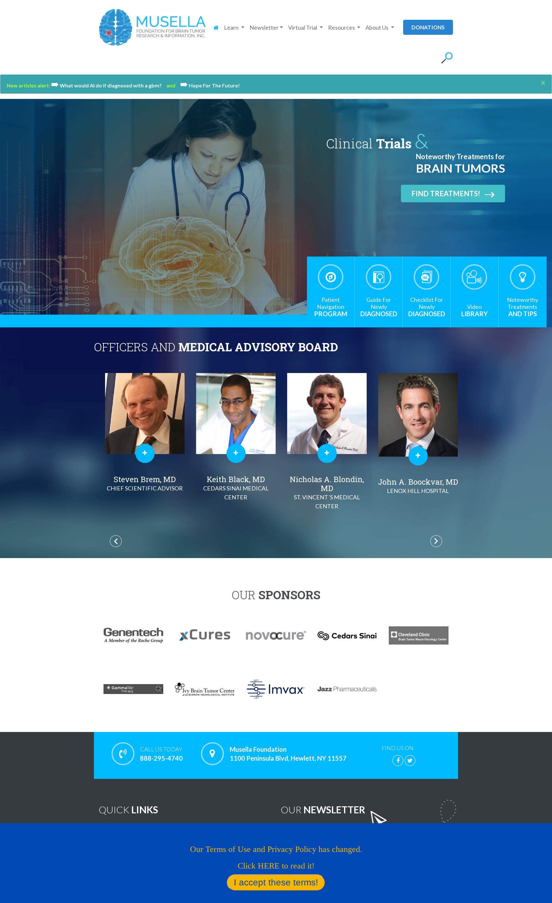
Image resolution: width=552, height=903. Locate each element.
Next (436, 541)
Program (330, 306)
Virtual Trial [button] (303, 27)
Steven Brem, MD (140, 483)
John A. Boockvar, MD (412, 485)
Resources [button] (342, 27)
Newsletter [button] (264, 27)
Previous (116, 541)
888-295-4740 (161, 754)
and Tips (522, 306)
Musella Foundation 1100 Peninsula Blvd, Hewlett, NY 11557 (288, 753)
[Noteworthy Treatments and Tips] (522, 276)
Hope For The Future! (210, 85)
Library (474, 310)
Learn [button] (232, 27)
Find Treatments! (445, 193)
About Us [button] (377, 27)
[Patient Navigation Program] (330, 276)
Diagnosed (378, 306)
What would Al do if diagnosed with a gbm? (108, 85)
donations (428, 27)
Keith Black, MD (230, 487)
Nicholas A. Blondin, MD (322, 492)
